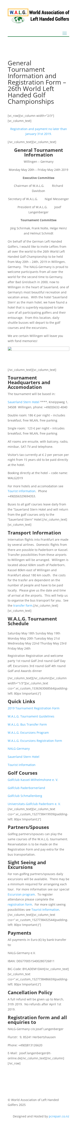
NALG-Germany (19, 749)
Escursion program (21, 894)
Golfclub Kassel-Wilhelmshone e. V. (33, 780)
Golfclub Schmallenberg (25, 796)
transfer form (23, 605)
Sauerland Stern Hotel (23, 402)
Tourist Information (45, 910)
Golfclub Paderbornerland (26, 788)
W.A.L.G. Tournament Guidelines (31, 716)
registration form (20, 904)
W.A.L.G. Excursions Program (28, 732)
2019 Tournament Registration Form (33, 708)
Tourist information (22, 491)
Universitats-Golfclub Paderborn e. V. (34, 804)
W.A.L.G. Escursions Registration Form (35, 741)
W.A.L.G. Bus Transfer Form (27, 724)
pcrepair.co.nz (59, 1116)
